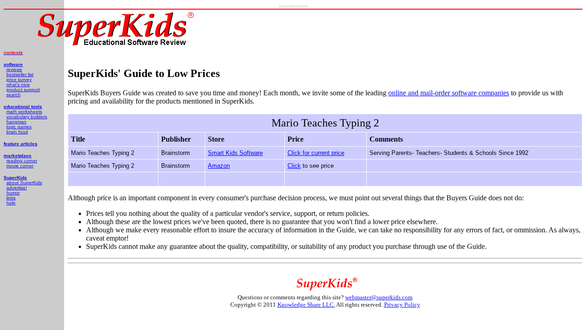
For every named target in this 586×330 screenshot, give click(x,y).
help (11, 202)
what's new (18, 84)
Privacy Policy (402, 304)
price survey (19, 79)
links (11, 197)
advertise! (16, 187)
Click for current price (316, 152)
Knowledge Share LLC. (306, 304)
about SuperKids (24, 182)
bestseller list (19, 74)
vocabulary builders (26, 116)
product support (23, 89)
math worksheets (24, 111)
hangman (16, 121)
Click (294, 165)
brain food (17, 131)
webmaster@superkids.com (378, 297)
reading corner (21, 160)
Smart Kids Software (235, 152)
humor (13, 192)
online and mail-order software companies (448, 93)
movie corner (19, 165)
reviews (14, 69)
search (13, 94)
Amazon (219, 165)
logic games (19, 126)
